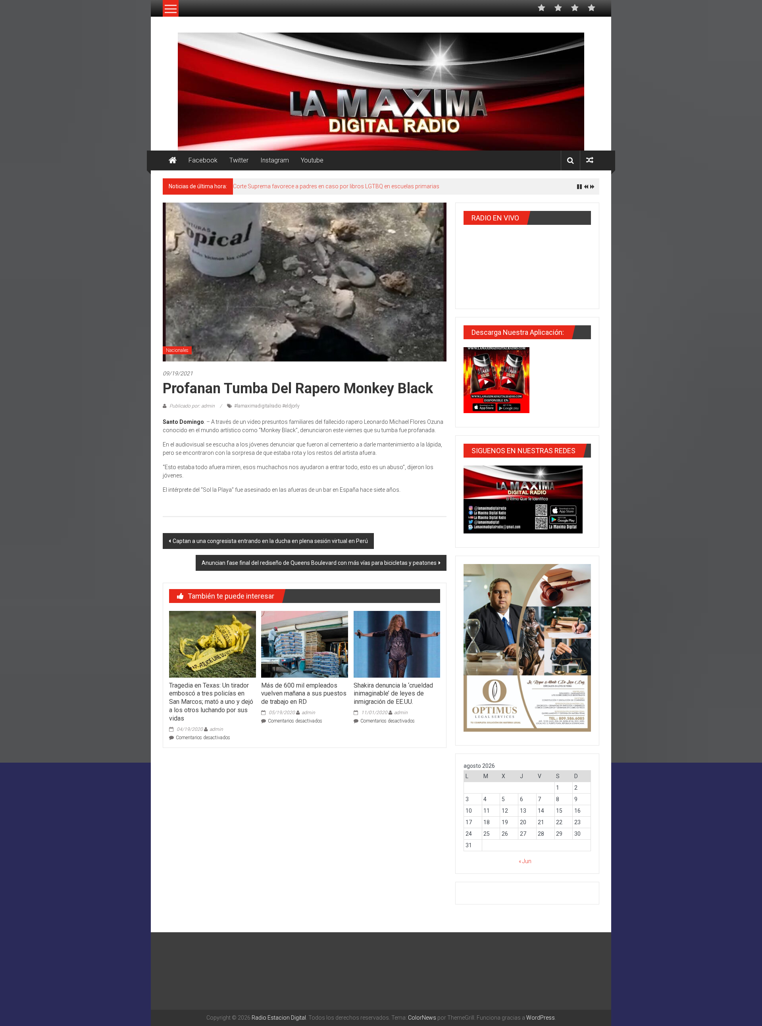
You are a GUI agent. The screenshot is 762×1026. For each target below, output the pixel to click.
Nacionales (177, 350)
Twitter (238, 160)
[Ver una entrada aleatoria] (589, 160)
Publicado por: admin (192, 406)
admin (216, 729)
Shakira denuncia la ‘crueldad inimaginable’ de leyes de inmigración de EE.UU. (393, 694)
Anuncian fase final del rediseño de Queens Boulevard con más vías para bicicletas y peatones (319, 563)
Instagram (274, 160)
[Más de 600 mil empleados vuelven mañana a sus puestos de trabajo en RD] (304, 644)
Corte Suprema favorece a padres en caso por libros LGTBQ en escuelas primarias (336, 186)
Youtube (312, 160)
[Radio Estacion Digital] (173, 160)
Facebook (203, 160)
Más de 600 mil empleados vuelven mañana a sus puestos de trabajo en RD (303, 694)
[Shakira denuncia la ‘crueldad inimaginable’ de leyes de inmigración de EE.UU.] (397, 644)
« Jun (525, 861)
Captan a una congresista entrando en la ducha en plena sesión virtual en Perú (270, 541)
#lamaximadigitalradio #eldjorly (267, 406)
